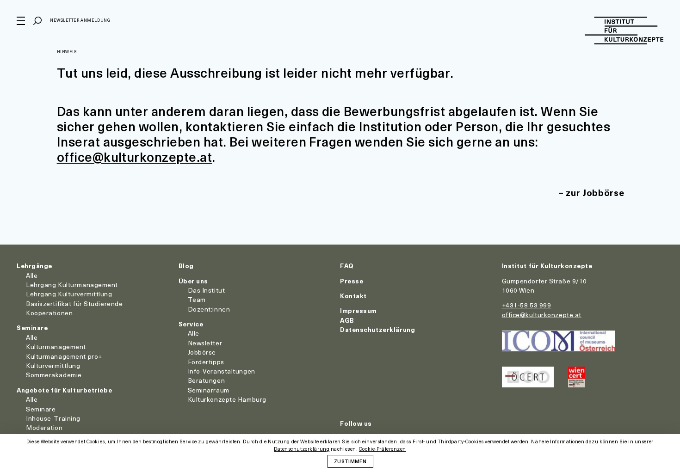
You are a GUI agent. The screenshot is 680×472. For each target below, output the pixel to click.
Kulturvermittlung (53, 365)
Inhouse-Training (53, 418)
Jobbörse (202, 352)
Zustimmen (350, 461)
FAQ (347, 265)
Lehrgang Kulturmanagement (72, 284)
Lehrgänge (34, 265)
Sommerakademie (54, 375)
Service (191, 324)
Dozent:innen (209, 309)
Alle (31, 275)
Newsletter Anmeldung (80, 20)
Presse (351, 281)
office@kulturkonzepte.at (134, 156)
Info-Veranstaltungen (221, 371)
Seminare (32, 327)
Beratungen (206, 380)
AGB (347, 320)
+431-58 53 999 (526, 305)
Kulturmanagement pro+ (64, 356)
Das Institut (206, 290)
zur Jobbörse (595, 192)
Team (197, 299)
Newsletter (205, 343)
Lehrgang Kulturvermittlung (69, 294)
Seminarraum (208, 390)
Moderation (44, 427)
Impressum (358, 310)
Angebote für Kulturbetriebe (64, 390)
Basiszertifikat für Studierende (74, 303)
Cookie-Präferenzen (382, 449)
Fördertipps (206, 362)
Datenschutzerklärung (377, 329)
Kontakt (353, 295)
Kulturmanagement (56, 346)
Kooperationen (49, 313)
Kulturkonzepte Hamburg (227, 399)
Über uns (193, 281)
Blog (186, 265)
